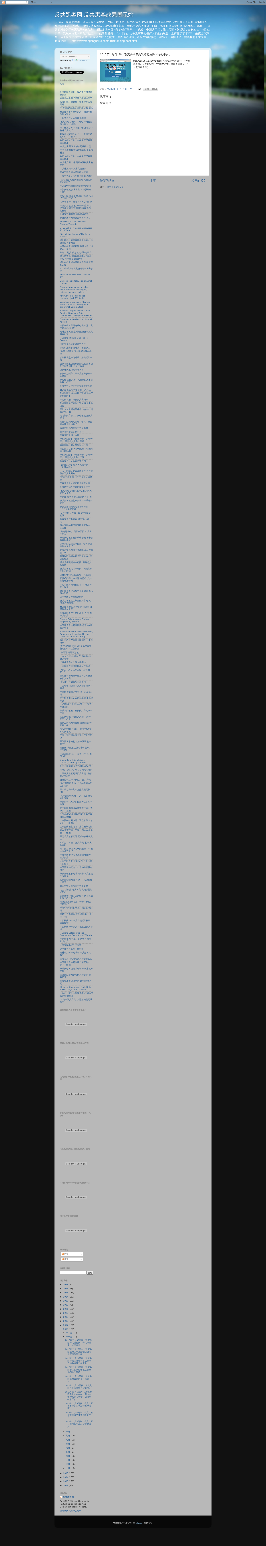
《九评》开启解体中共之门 (73, 682)
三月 (68, 1460)
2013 (66, 1481)
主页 (153, 180)
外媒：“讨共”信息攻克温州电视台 (76, 252)
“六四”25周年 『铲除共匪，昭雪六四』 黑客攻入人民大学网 (76, 456)
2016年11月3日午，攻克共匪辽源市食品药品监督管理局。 (79, 1424)
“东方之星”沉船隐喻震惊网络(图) (75, 186)
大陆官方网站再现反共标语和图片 (76, 959)
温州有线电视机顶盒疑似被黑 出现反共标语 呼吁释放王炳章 (76, 365)
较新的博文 (107, 180)
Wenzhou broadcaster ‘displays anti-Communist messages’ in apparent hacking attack (75, 304)
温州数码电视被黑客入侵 (72, 370)
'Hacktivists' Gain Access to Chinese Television (73, 222)
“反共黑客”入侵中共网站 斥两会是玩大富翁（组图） (76, 123)
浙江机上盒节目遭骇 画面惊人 (75, 348)
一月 (68, 1468)
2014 (66, 1477)
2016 (66, 1329)
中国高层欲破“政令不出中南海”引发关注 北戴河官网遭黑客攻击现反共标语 (76, 208)
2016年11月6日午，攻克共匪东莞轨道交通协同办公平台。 (79, 1415)
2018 (66, 1321)
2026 (66, 1289)
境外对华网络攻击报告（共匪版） (76, 575)
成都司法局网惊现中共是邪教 (74, 428)
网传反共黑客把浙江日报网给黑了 (76, 98)
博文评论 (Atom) (115, 187)
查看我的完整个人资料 (70, 1511)
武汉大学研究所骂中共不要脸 (74, 886)
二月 (68, 1464)
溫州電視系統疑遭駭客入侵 (73, 344)
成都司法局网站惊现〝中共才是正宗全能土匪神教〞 (76, 423)
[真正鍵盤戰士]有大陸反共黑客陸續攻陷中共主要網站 (75, 647)
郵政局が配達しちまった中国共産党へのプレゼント (76, 135)
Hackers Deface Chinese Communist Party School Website (76, 934)
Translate (82, 60)
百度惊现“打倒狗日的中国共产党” (76, 780)
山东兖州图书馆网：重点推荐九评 (76, 826)
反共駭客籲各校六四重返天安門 (75, 487)
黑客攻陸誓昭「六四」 (70, 435)
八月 (68, 1440)
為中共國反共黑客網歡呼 (72, 597)
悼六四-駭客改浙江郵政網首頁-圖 (76, 497)
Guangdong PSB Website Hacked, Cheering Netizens (73, 761)
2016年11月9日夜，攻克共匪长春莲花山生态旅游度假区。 (79, 1406)
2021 (66, 1309)
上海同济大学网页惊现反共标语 (75, 666)
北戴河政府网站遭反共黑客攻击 (75, 218)
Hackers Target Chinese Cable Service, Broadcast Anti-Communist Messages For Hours (76, 313)
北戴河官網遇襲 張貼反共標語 (74, 214)
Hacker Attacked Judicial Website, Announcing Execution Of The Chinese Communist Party (76, 634)
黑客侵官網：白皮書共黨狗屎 (74, 399)
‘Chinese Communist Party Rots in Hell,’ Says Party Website (75, 988)
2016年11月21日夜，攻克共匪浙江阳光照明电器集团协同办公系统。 (78, 1369)
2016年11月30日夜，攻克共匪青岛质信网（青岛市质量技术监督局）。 (78, 1342)
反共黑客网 (68, 1497)
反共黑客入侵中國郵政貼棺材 (74, 172)
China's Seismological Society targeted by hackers (74, 620)
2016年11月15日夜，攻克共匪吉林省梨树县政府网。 (78, 1386)
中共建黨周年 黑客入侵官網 (73, 169)
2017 (66, 1325)
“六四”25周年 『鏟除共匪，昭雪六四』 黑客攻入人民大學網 (76, 440)
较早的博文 (198, 180)
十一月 (69, 1337)
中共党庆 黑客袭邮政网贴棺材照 (75, 146)
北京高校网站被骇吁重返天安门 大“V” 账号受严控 (75, 508)
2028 (66, 1285)
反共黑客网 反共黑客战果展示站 (94, 15)
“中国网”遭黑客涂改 (69, 652)
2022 (66, 1305)
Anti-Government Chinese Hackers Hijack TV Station (72, 297)
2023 (66, 1301)
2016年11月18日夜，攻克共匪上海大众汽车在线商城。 (78, 1379)
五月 (68, 1452)
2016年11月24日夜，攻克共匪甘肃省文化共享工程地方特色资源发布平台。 (78, 1360)
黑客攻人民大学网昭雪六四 (73, 461)
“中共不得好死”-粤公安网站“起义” (76, 770)
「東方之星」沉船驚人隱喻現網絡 (76, 176)
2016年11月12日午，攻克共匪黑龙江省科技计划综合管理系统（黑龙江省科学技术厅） (78, 1396)
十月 (68, 1432)
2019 (66, 1317)
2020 (66, 1313)
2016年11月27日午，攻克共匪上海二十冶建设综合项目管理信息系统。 (78, 1351)
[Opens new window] (115, 71)
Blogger (139, 1523)
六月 (68, 1448)
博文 (66, 1254)
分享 (62, 84)
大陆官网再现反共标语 (70, 945)
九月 (68, 1436)
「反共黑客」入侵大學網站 (73, 662)
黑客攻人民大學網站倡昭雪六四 (75, 483)
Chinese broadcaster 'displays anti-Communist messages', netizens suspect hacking (74, 289)
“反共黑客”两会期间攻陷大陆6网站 (76, 108)
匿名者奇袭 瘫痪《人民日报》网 (76, 202)
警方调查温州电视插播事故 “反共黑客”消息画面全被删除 (75, 257)
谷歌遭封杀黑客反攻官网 (72, 431)
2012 (66, 1485)
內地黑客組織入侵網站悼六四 (74, 445)
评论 (66, 1259)
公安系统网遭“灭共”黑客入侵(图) (75, 766)
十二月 (69, 1333)
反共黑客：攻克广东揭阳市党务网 (76, 386)
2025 (66, 1293)
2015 (66, 1473)
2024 (66, 1297)
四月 (68, 1456)
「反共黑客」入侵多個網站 (73, 118)
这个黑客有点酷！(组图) (71, 949)
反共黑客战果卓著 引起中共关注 (75, 390)
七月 (68, 1444)
